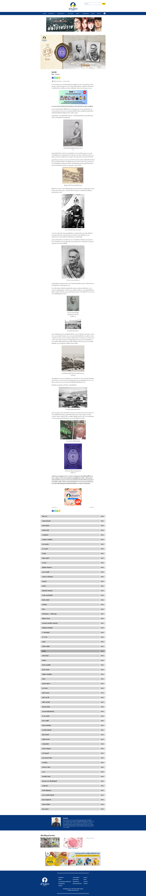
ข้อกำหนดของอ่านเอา (77, 883)
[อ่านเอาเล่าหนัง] (50, 838)
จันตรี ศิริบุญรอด (46, 790)
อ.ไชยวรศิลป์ (45, 744)
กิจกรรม (93, 13)
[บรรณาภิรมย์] (96, 843)
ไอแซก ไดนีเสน (46, 804)
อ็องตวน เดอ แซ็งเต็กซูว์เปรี (49, 781)
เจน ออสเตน (45, 544)
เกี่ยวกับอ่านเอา (76, 881)
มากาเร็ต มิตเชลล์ (46, 730)
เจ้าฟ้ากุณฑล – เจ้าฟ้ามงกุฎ (49, 614)
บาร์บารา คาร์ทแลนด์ (47, 577)
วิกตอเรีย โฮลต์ (46, 776)
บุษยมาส (44, 581)
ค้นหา (104, 4)
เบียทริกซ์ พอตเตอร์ (47, 591)
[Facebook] (53, 78)
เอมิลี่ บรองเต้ (45, 739)
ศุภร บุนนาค (45, 809)
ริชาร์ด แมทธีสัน (46, 665)
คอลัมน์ (77, 13)
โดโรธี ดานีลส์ (46, 646)
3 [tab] (72, 848)
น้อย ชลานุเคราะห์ (46, 800)
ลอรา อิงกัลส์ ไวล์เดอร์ (48, 795)
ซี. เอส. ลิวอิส (45, 716)
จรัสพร (44, 660)
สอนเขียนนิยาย (86, 13)
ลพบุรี (43, 642)
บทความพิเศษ (71, 13)
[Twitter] (55, 78)
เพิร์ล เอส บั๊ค (45, 697)
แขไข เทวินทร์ (45, 526)
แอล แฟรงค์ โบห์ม (47, 758)
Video (85, 879)
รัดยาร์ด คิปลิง (46, 707)
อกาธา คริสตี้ (45, 572)
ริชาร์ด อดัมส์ (45, 600)
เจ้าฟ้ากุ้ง (44, 604)
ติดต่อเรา (99, 13)
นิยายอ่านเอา (51, 13)
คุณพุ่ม (44, 651)
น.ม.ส (43, 772)
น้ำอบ (43, 609)
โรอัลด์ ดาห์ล (45, 530)
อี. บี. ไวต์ (44, 637)
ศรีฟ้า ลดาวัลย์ (46, 702)
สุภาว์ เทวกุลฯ (45, 670)
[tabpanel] (50, 843)
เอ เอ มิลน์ (45, 549)
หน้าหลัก (44, 13)
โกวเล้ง (44, 553)
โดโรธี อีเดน (45, 656)
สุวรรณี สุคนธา (46, 684)
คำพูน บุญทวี (45, 558)
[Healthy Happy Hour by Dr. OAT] (73, 843)
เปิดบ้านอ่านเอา (61, 13)
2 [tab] (70, 848)
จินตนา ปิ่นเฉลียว (46, 725)
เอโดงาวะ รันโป (46, 767)
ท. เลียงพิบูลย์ (45, 632)
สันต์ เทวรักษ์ (45, 735)
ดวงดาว (44, 563)
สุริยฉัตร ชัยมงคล (47, 567)
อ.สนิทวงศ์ (45, 786)
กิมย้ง (43, 679)
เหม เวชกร (45, 688)
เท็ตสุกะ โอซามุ (46, 618)
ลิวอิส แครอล (45, 693)
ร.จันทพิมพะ (45, 535)
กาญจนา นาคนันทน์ (47, 539)
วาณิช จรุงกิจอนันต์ (47, 595)
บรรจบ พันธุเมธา (46, 749)
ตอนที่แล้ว (54, 507)
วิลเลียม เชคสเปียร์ (47, 674)
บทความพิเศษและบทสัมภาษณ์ (64, 881)
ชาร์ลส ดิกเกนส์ (46, 521)
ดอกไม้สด (44, 763)
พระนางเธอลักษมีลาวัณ (48, 711)
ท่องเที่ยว (60, 885)
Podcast (86, 881)
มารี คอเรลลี (45, 753)
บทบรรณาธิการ (76, 877)
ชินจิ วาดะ (44, 516)
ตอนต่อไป (91, 507)
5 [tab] (75, 848)
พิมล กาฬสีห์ (45, 721)
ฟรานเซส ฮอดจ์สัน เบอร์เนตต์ (50, 623)
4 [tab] (73, 848)
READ (102, 516)
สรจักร (44, 586)
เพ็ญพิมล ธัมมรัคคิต (47, 628)
